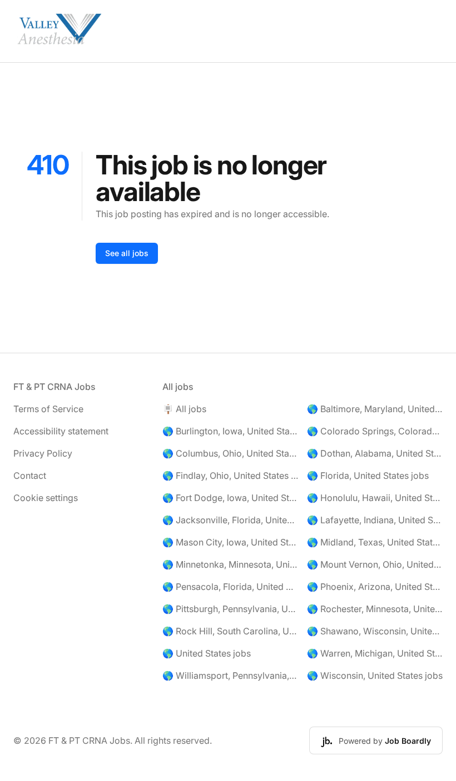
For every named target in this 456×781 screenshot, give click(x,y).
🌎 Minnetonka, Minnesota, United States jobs (230, 564)
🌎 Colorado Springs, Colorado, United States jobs (375, 431)
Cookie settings (45, 497)
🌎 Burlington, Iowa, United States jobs (230, 431)
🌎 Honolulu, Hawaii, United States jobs (375, 497)
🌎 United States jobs (206, 653)
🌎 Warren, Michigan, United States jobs (375, 653)
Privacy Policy (42, 453)
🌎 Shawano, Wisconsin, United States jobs (375, 631)
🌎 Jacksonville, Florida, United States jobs (230, 519)
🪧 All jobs (184, 408)
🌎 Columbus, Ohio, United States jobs (230, 453)
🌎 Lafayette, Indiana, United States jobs (375, 519)
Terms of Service (48, 408)
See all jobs (126, 253)
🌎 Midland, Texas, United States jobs (375, 542)
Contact (29, 475)
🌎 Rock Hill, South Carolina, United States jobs (230, 631)
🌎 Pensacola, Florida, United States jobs (230, 586)
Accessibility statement (60, 431)
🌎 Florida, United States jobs (368, 475)
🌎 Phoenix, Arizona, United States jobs (375, 586)
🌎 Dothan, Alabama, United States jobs (375, 453)
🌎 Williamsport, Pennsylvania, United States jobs (230, 675)
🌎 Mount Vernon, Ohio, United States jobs (375, 564)
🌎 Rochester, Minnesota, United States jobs (375, 608)
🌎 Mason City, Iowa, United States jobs (230, 542)
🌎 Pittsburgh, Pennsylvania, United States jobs (230, 608)
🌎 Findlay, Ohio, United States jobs (230, 475)
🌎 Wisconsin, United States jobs (375, 675)
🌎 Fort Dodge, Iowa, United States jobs (230, 497)
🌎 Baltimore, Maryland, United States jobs (375, 408)
